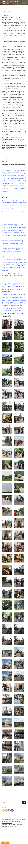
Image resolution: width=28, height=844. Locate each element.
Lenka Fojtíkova (10, 2)
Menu (14, 7)
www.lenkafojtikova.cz (7, 823)
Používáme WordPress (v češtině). (9, 834)
